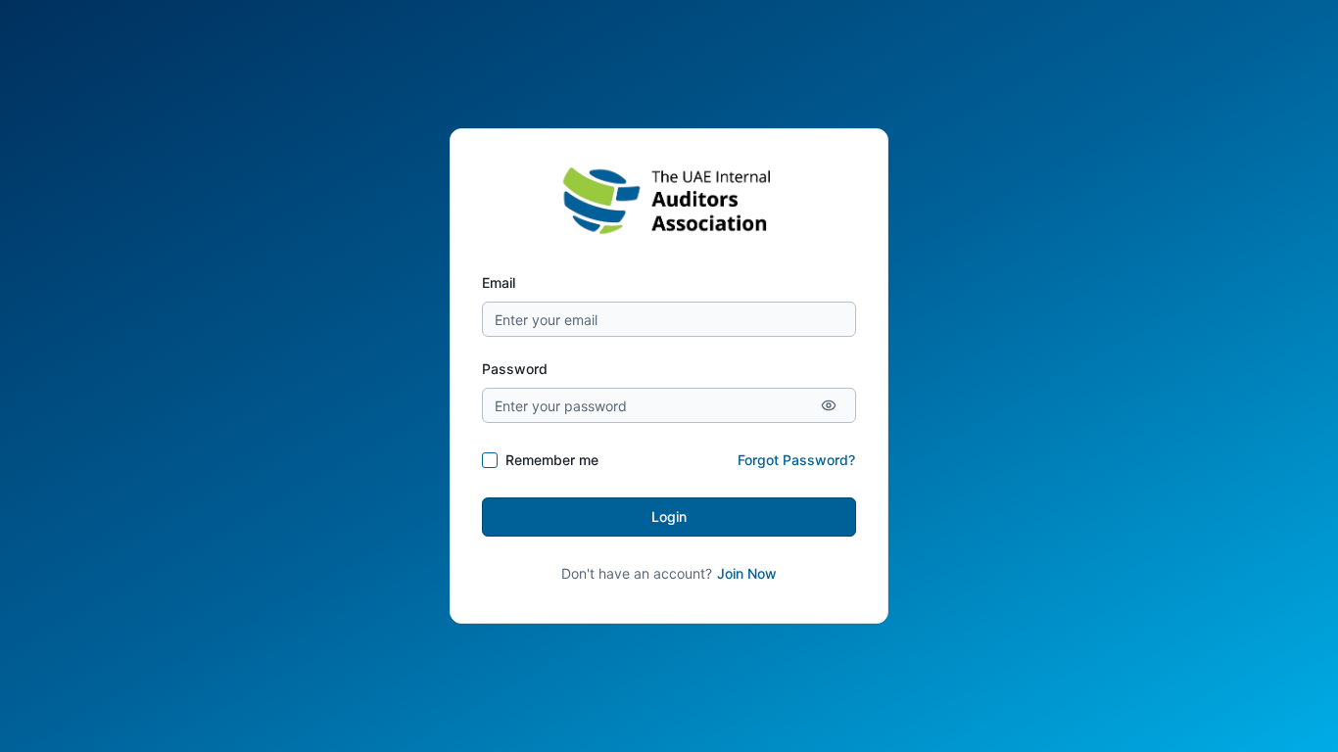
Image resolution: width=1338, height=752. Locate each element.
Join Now (747, 573)
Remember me (551, 459)
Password (515, 368)
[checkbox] (490, 460)
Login (669, 516)
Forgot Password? (796, 459)
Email (498, 282)
